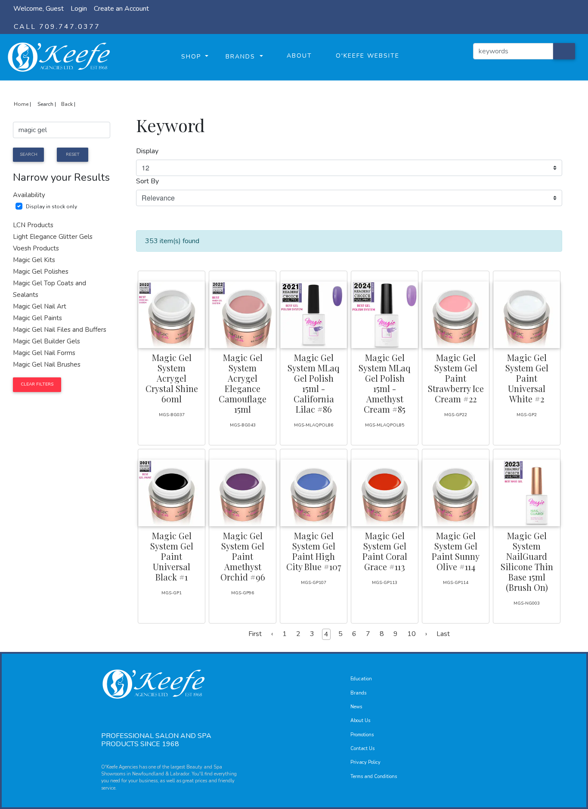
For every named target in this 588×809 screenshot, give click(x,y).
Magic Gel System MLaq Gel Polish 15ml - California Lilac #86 (314, 383)
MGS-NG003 (527, 603)
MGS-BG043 (243, 425)
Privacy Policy (365, 762)
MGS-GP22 (455, 415)
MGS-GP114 (455, 583)
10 (411, 634)
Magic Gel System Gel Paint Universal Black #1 (171, 556)
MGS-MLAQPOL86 (313, 425)
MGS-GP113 (384, 583)
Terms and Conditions (373, 776)
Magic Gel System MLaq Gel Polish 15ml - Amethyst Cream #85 (385, 383)
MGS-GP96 (242, 593)
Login (79, 8)
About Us (360, 720)
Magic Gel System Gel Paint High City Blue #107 (313, 551)
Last (443, 634)
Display (147, 151)
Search (28, 154)
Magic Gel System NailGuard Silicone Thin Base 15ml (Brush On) (527, 561)
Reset (73, 154)
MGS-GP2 (527, 415)
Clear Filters (37, 384)
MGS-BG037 (172, 415)
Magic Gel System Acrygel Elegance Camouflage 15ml (242, 383)
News (356, 707)
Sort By (147, 181)
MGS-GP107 (313, 583)
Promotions (362, 735)
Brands (358, 693)
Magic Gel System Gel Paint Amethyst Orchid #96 (242, 556)
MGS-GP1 (171, 593)
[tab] (61, 195)
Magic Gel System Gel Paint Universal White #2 (526, 378)
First (255, 634)
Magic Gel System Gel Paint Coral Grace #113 (384, 551)
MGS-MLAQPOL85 (384, 425)
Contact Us (362, 748)
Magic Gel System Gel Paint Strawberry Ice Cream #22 (456, 378)
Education (361, 679)
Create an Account (121, 8)
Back (67, 104)
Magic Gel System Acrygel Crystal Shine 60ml (171, 378)
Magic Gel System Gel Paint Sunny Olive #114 (456, 551)
